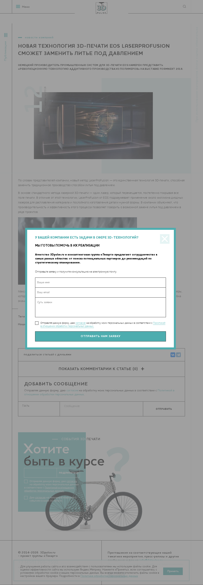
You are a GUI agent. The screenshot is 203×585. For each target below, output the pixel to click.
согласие (81, 323)
